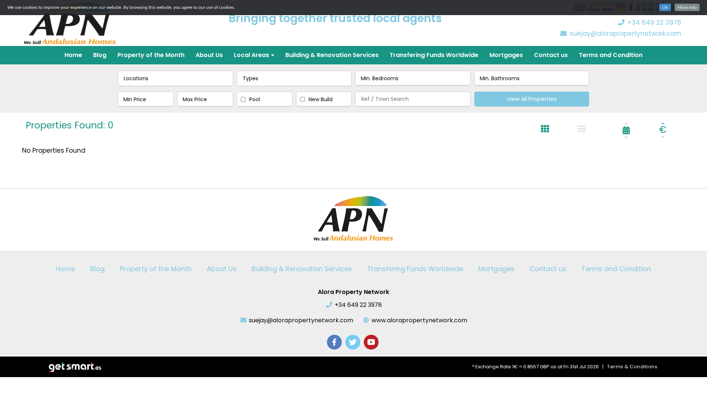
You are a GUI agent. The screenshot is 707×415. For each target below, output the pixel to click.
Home (73, 55)
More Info (687, 7)
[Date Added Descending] (626, 137)
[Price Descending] (663, 137)
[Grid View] (545, 129)
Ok (665, 7)
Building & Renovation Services (332, 55)
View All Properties (532, 99)
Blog (99, 55)
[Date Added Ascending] (626, 123)
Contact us (551, 55)
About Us (209, 55)
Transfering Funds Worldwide (434, 55)
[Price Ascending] (663, 123)
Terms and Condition (611, 55)
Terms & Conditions (632, 366)
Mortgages (506, 55)
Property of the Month (150, 55)
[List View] (582, 129)
